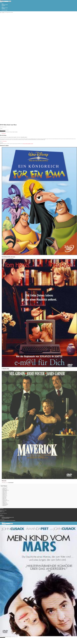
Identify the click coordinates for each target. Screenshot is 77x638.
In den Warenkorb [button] (10, 258)
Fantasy (3, 492)
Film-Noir (3, 493)
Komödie (3, 12)
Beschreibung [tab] (4, 133)
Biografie (3, 489)
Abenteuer (3, 487)
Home (3, 3)
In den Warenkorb (2, 637)
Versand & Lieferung (5, 4)
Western (3, 505)
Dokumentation (4, 490)
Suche (3, 522)
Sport (3, 501)
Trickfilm (3, 503)
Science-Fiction (4, 500)
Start (0, 12)
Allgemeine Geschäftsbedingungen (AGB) (8, 517)
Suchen (10, 1)
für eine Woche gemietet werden (28, 143)
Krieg (3, 496)
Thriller (3, 502)
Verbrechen (4, 504)
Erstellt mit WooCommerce (11, 520)
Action (3, 488)
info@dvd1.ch (2, 515)
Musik (3, 498)
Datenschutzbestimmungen (5, 518)
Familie (3, 491)
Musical (3, 497)
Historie (3, 494)
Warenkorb (3, 5)
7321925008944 (4, 141)
